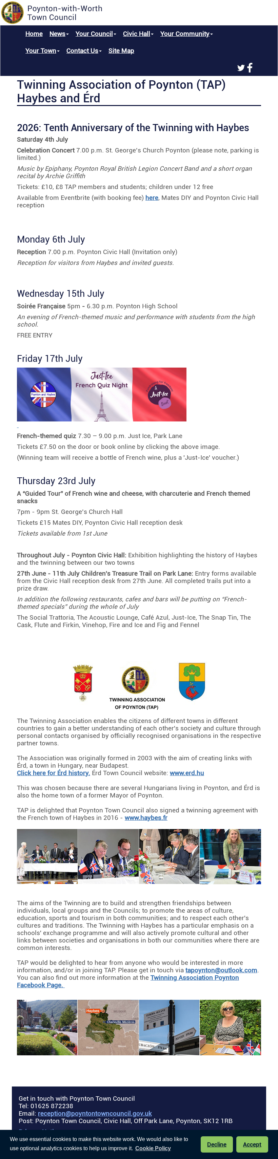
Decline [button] (216, 1144)
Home (34, 34)
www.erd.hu (187, 773)
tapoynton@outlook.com (221, 970)
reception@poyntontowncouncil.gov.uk (95, 1113)
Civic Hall (136, 34)
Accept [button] (252, 1144)
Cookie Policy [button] (153, 1148)
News (57, 34)
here (151, 198)
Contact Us (82, 51)
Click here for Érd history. (53, 773)
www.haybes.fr (146, 818)
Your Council (94, 34)
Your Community (185, 34)
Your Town (40, 51)
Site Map (121, 51)
